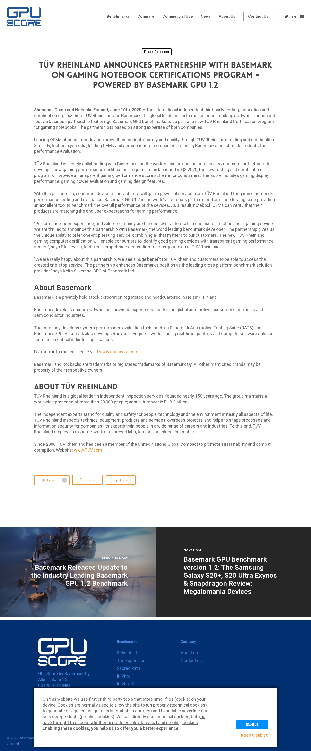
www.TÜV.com (88, 450)
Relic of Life (128, 652)
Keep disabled (254, 735)
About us (189, 652)
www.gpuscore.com (118, 351)
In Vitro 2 (125, 683)
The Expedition (131, 660)
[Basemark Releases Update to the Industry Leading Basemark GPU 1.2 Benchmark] (78, 572)
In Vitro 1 (125, 676)
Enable (252, 724)
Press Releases (156, 52)
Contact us (191, 660)
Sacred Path (128, 668)
